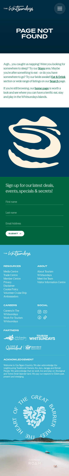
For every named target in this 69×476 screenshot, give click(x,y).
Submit (13, 233)
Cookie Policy (11, 289)
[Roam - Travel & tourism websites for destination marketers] (35, 463)
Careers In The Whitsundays (11, 312)
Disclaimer (9, 285)
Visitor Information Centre (51, 282)
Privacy (8, 282)
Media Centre (11, 271)
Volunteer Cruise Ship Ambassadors (15, 294)
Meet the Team (45, 278)
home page (42, 88)
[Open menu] (59, 8)
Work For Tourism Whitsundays (13, 319)
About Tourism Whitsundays (45, 273)
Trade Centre (11, 275)
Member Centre (12, 278)
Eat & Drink (58, 77)
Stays (41, 68)
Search (54, 81)
